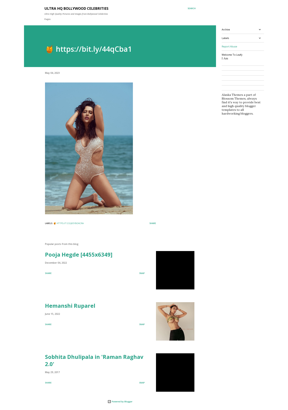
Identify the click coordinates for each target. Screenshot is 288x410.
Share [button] (152, 223)
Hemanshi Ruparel (70, 305)
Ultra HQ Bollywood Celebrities (76, 8)
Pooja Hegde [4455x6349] (78, 254)
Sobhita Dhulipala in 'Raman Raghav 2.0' (94, 360)
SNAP (142, 273)
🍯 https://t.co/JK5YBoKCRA (68, 223)
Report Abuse (229, 46)
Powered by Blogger (121, 401)
